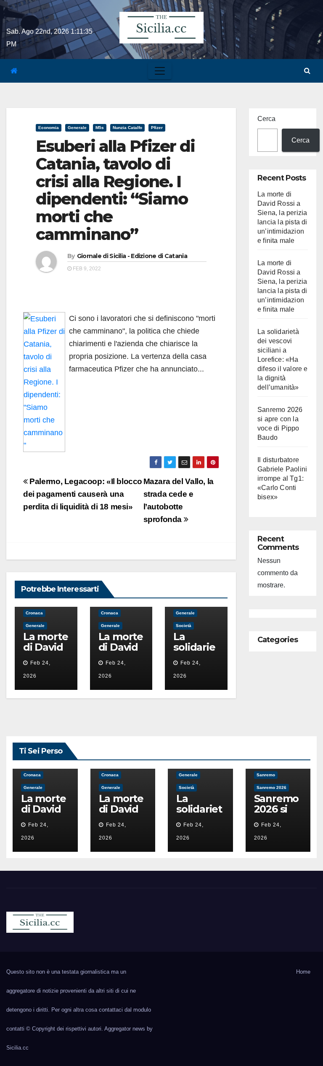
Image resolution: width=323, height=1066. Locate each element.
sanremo (266, 775)
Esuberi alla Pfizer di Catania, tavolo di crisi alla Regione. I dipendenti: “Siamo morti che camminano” (115, 190)
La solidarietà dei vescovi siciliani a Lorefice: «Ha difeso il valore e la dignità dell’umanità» (282, 359)
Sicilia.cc (17, 1047)
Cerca (266, 118)
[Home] (14, 71)
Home (303, 972)
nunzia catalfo (127, 127)
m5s (99, 127)
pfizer (157, 127)
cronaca (34, 613)
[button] (307, 70)
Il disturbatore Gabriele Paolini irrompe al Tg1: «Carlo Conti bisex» (282, 478)
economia (48, 127)
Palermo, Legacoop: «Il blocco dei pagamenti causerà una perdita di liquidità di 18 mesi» (82, 494)
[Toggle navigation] (160, 70)
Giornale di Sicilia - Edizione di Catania (132, 256)
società (183, 625)
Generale (77, 127)
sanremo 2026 (271, 787)
